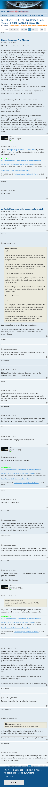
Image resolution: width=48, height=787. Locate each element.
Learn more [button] (9, 776)
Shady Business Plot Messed (15, 40)
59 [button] (22, 29)
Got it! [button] (13, 783)
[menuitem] (3, 11)
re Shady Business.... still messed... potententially (22, 209)
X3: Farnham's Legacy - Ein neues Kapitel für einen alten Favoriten (21, 160)
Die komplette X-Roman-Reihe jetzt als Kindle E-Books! (17, 164)
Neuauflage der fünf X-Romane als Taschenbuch (15, 170)
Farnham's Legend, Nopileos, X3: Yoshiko (26, 174)
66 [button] (42, 29)
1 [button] (17, 29)
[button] (11, 29)
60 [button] (26, 29)
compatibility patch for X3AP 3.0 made (22, 150)
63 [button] (36, 29)
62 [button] (33, 29)
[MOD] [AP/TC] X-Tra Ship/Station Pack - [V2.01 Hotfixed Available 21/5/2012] (23, 21)
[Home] (24, 5)
